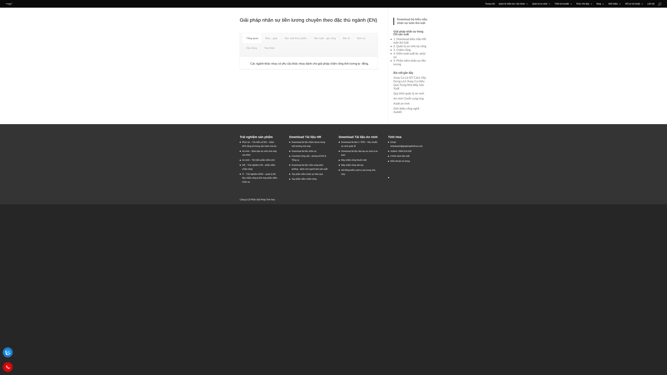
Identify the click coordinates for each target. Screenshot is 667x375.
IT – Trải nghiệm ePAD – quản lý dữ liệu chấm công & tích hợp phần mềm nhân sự (259, 178)
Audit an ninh (401, 103)
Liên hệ (650, 4)
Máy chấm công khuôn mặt (354, 160)
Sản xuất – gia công (325, 38)
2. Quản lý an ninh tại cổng (409, 46)
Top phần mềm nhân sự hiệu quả (307, 174)
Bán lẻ (346, 38)
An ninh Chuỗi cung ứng (408, 98)
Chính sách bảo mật (399, 156)
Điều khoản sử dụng (400, 161)
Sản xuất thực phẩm (296, 38)
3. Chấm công (402, 49)
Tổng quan (252, 38)
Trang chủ (490, 4)
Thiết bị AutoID (562, 4)
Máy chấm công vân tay (352, 165)
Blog (598, 4)
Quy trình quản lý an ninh (408, 93)
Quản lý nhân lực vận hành (512, 4)
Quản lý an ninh (539, 4)
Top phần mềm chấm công (304, 179)
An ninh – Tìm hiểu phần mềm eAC (259, 160)
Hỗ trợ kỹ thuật (632, 4)
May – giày (271, 38)
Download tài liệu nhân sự (304, 151)
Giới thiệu (613, 4)
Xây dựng (251, 48)
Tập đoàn (269, 48)
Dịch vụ (361, 38)
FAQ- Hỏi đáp (582, 4)
